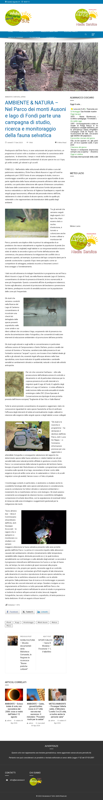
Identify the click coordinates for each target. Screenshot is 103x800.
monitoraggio (29, 622)
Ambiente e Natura (12, 97)
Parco (9, 626)
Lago (17, 622)
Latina (22, 97)
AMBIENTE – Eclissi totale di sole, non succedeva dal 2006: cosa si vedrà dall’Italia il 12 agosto (14, 710)
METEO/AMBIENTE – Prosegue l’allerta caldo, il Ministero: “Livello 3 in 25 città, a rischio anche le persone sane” (57, 710)
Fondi (9, 622)
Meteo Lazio (75, 226)
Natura (55, 622)
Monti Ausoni (43, 622)
